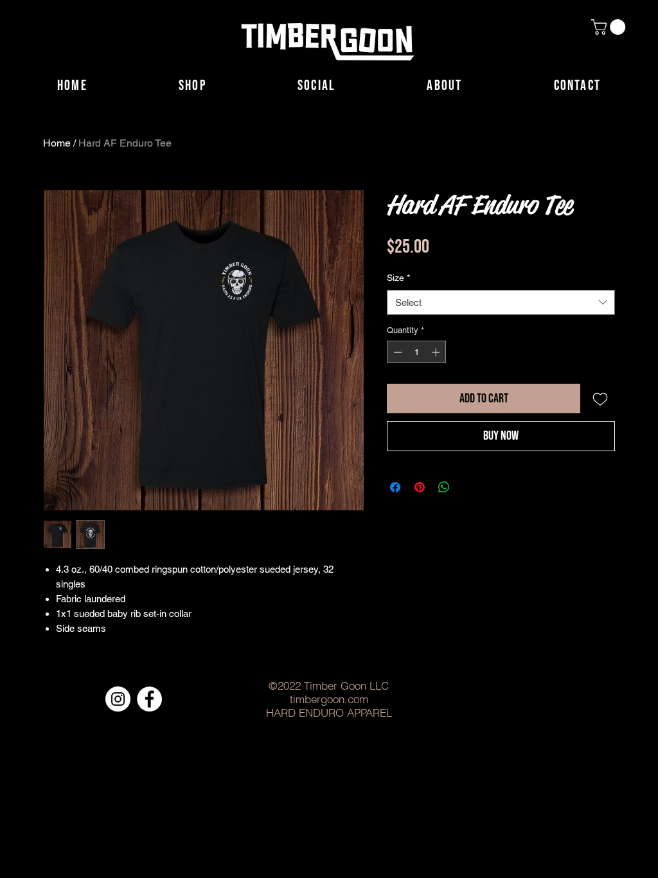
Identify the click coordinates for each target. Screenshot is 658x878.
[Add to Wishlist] (600, 398)
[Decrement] (396, 352)
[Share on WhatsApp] (444, 487)
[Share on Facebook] (395, 487)
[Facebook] (149, 699)
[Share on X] (468, 487)
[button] (610, 27)
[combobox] (501, 302)
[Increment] (437, 352)
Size (398, 278)
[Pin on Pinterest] (419, 487)
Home (57, 143)
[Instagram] (117, 699)
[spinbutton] (416, 352)
